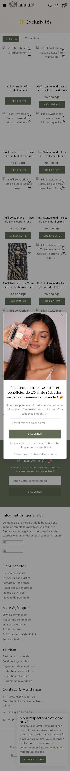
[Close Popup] (62, 315)
